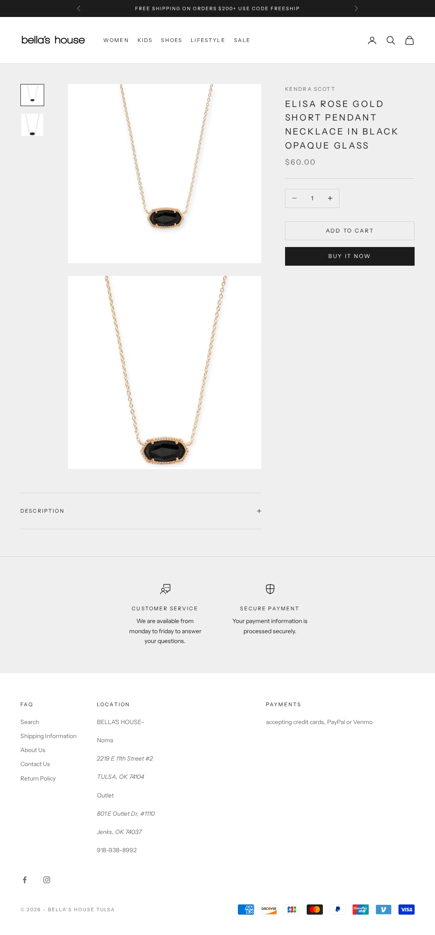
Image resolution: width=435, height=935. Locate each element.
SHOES (171, 40)
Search (29, 722)
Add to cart (350, 230)
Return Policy (38, 778)
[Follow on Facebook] (24, 880)
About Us (32, 750)
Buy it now (349, 256)
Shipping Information (48, 736)
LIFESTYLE (208, 40)
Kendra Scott (310, 89)
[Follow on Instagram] (46, 880)
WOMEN (116, 40)
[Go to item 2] (32, 125)
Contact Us (35, 764)
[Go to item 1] (32, 95)
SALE (242, 40)
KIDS (145, 40)
